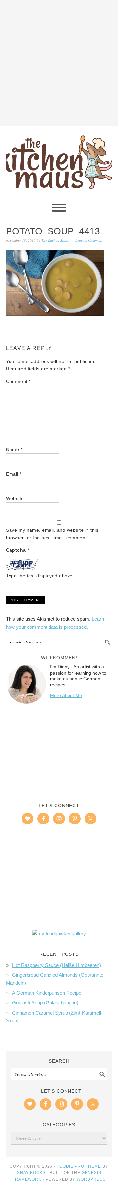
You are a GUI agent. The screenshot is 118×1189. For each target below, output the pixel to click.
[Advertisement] (59, 62)
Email (14, 474)
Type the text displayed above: (40, 575)
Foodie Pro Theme (79, 1166)
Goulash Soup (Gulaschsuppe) (45, 1002)
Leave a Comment (88, 240)
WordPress (91, 1179)
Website (15, 498)
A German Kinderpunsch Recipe (46, 993)
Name (14, 449)
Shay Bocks (31, 1172)
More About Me (66, 695)
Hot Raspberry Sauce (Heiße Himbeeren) (56, 965)
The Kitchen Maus (59, 160)
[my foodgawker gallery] (59, 933)
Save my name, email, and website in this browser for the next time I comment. (52, 534)
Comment (18, 381)
